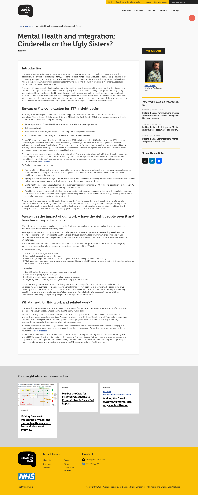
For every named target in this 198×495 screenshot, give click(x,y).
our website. (45, 161)
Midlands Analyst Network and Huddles (128, 2)
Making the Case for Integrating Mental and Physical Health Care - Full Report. (160, 128)
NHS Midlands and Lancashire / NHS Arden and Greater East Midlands (150, 487)
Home (20, 26)
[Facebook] (159, 161)
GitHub (110, 2)
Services (151, 10)
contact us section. (40, 331)
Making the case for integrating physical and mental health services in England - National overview (160, 116)
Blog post (107, 391)
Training (175, 10)
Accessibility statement (68, 469)
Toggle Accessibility (192, 18)
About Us (126, 10)
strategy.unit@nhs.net (95, 459)
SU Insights (147, 2)
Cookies (66, 460)
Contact (163, 10)
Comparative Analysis (111, 394)
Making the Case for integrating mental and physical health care (160, 140)
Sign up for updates (160, 2)
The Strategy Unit (25, 10)
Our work (139, 10)
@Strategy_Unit (92, 463)
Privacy (66, 464)
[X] (145, 161)
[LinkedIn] (152, 161)
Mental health (125, 394)
